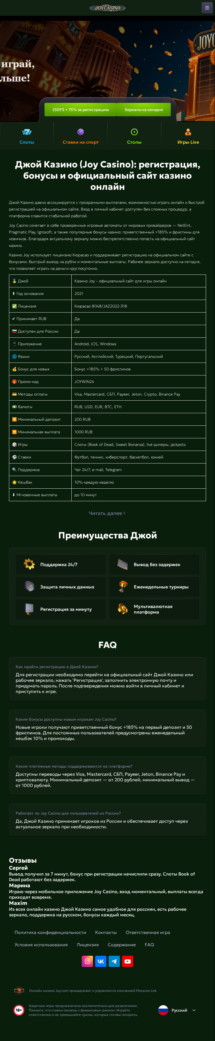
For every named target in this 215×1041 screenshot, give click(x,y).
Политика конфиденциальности (50, 932)
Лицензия (88, 944)
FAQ (149, 944)
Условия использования (41, 944)
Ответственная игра (148, 932)
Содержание (122, 944)
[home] (107, 7)
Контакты (106, 932)
